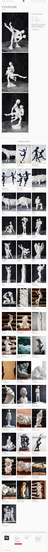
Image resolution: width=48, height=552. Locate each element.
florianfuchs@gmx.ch (18, 541)
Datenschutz (27, 537)
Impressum (26, 538)
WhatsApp (42, 27)
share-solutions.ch (38, 541)
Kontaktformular (33, 27)
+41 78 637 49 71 (17, 542)
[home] (23, 1)
